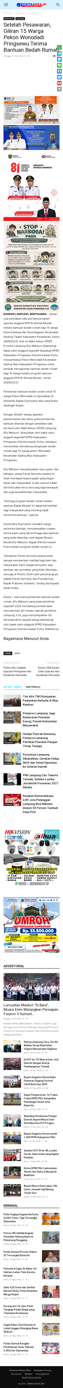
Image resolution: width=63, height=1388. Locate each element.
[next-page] (11, 821)
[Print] (59, 89)
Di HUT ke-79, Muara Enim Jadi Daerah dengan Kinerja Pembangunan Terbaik (41, 1063)
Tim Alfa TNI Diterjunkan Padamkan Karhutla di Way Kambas (40, 700)
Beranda (8, 13)
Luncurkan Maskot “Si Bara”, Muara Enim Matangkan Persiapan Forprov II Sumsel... (31, 1009)
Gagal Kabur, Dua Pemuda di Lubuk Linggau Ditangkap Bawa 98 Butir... (21, 1328)
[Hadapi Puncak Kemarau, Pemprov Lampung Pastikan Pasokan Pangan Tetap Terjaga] (12, 738)
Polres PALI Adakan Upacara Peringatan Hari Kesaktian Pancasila (17, 671)
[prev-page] (6, 821)
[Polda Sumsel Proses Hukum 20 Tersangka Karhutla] (50, 1256)
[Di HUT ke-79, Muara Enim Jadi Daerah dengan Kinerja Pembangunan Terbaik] (12, 1064)
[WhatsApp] (59, 47)
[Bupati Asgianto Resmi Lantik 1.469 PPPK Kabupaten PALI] (12, 1138)
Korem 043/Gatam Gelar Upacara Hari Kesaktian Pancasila (47, 671)
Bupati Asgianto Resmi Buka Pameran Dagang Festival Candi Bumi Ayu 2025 (40, 1081)
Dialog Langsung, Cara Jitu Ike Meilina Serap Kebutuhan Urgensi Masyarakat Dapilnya (41, 1045)
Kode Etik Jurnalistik (31, 1377)
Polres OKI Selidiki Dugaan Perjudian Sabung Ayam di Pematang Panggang (18, 1237)
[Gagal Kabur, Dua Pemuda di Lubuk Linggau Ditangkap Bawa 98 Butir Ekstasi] (50, 1329)
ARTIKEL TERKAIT (13, 687)
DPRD (17, 653)
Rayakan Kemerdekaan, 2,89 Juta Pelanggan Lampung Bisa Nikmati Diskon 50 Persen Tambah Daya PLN (40, 804)
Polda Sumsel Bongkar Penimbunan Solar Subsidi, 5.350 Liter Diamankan (19, 1347)
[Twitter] (59, 77)
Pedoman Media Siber (20, 1370)
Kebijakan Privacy (42, 1370)
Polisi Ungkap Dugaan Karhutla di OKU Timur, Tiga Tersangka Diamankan (21, 1218)
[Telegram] (59, 53)
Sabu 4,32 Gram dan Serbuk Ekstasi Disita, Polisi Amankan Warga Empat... (20, 1291)
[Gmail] (59, 83)
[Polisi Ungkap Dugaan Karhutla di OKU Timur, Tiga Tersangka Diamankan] (50, 1219)
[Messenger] (59, 59)
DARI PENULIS (33, 687)
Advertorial (9, 999)
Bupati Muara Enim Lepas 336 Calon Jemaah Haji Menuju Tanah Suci (40, 1189)
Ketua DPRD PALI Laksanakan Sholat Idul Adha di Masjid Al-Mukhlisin (40, 1172)
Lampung (33, 13)
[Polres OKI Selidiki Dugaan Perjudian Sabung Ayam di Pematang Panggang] (50, 1237)
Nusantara (20, 13)
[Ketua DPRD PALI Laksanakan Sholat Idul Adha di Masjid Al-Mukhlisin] (12, 1172)
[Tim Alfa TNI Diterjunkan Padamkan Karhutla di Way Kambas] (12, 701)
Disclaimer (16, 1373)
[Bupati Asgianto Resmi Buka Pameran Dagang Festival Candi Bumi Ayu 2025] (12, 1081)
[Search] (58, 4)
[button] (6, 4)
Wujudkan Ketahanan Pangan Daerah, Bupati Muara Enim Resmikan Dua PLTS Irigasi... (40, 1119)
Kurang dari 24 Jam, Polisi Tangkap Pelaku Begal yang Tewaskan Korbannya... (19, 1310)
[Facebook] (59, 71)
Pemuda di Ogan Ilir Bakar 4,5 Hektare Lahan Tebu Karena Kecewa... (20, 1272)
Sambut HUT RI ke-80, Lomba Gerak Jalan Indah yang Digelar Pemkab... (41, 1154)
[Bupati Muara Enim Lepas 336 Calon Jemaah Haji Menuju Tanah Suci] (12, 1190)
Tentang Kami (42, 1373)
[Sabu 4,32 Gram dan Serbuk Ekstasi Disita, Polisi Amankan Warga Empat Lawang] (50, 1292)
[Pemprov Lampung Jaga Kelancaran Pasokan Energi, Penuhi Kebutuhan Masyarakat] (12, 717)
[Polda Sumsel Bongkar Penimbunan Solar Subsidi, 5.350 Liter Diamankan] (50, 1348)
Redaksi (28, 1373)
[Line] (59, 65)
